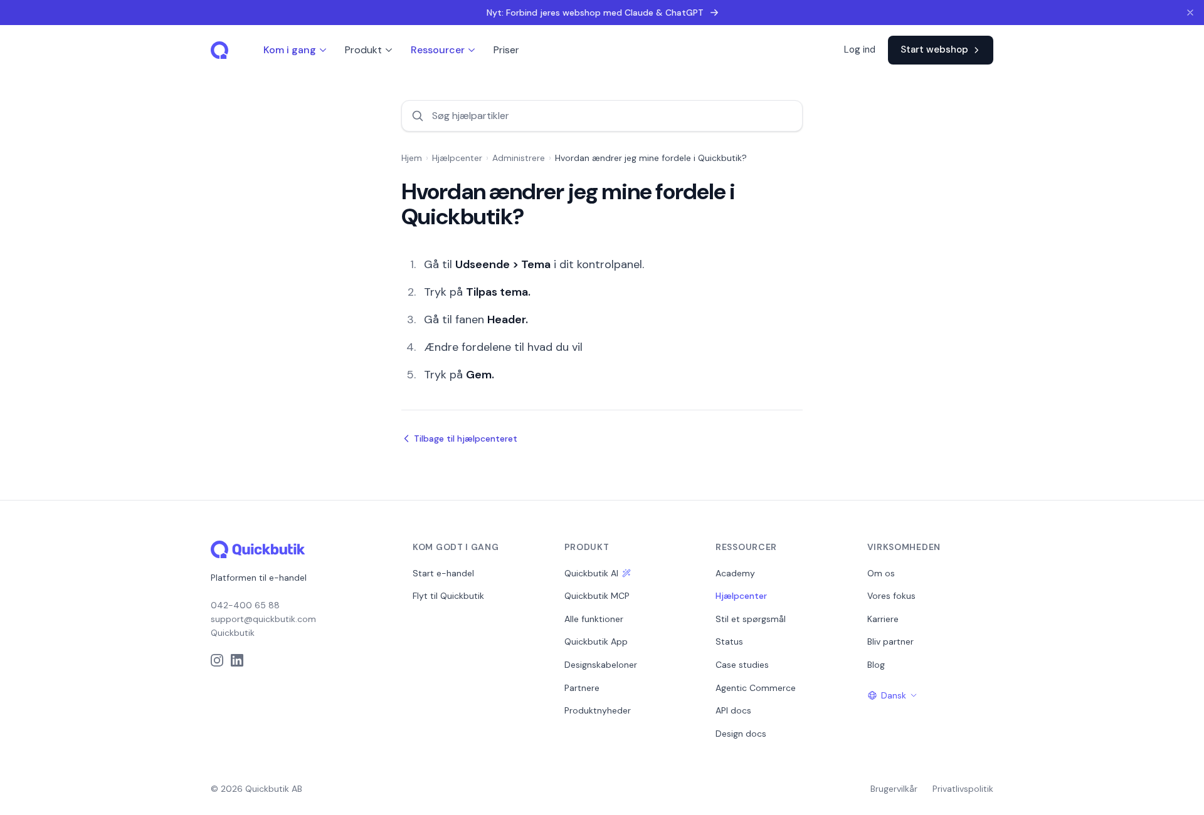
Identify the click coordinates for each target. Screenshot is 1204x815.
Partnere (581, 687)
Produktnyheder (597, 710)
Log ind (859, 49)
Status (729, 641)
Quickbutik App (596, 641)
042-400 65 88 (245, 605)
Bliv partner (890, 641)
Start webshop (934, 49)
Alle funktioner (593, 619)
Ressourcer (438, 49)
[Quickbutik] (221, 50)
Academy (735, 573)
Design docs (741, 733)
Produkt (363, 49)
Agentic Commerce (756, 687)
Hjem (411, 158)
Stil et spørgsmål (751, 619)
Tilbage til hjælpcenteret (465, 438)
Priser (506, 49)
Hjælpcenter (457, 158)
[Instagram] (217, 660)
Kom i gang (289, 49)
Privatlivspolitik (962, 788)
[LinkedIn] (237, 660)
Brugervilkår (893, 788)
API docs (733, 710)
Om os (881, 573)
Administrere (518, 158)
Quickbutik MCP (597, 595)
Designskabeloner (600, 664)
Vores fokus (891, 595)
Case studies (742, 664)
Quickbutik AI (591, 573)
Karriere (883, 619)
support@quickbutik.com (263, 619)
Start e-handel (443, 573)
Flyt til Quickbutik (448, 595)
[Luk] (1190, 12)
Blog (876, 664)
